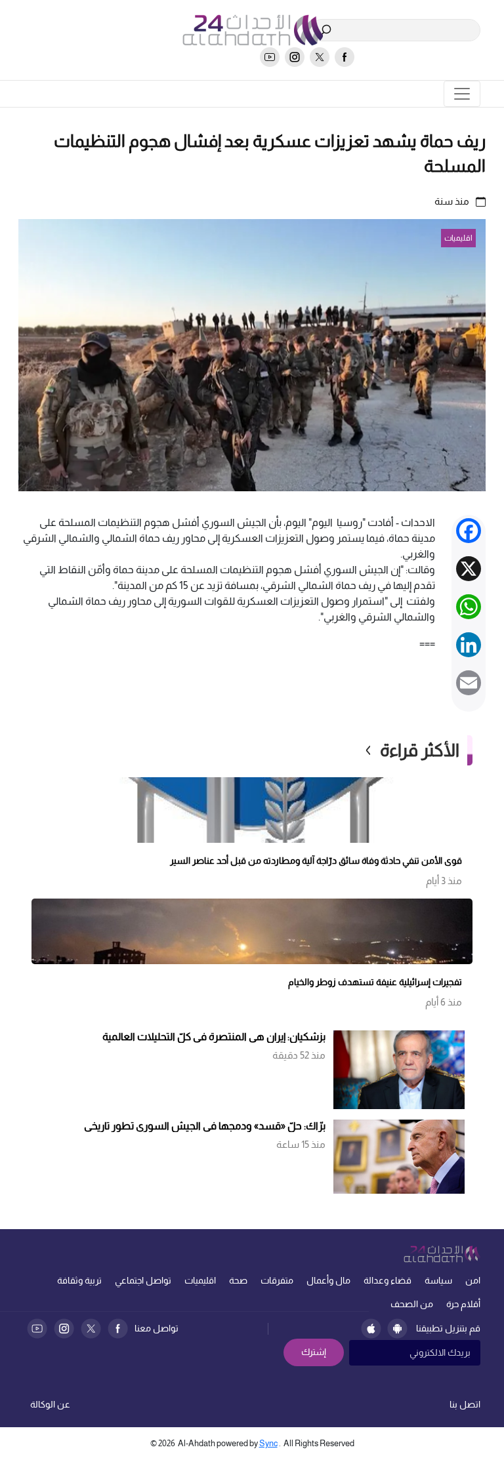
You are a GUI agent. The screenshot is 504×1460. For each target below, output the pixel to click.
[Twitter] (90, 1328)
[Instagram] (64, 1328)
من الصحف (411, 1304)
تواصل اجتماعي (143, 1280)
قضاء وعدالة (387, 1280)
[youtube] (270, 57)
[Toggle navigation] (462, 94)
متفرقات (277, 1280)
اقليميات (200, 1280)
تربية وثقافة (79, 1280)
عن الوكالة (50, 1404)
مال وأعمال (328, 1280)
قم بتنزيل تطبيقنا (448, 1328)
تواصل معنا (156, 1328)
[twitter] (319, 57)
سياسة (438, 1280)
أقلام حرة (463, 1304)
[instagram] (294, 57)
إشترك (313, 1352)
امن (472, 1280)
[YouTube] (37, 1328)
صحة (238, 1280)
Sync (268, 1443)
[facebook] (344, 57)
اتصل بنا (465, 1404)
